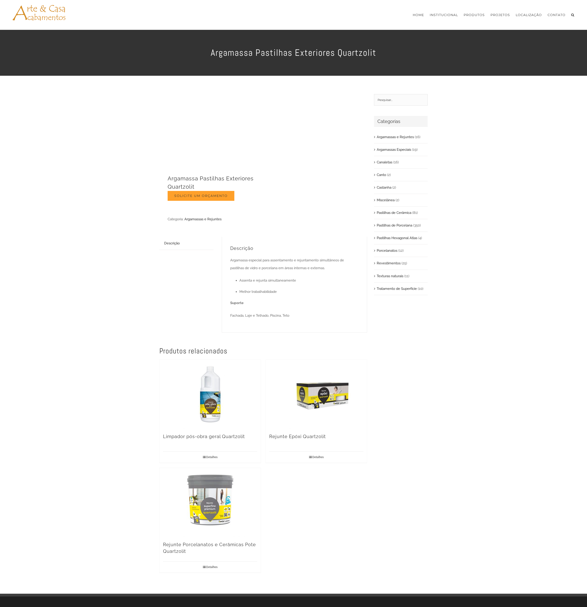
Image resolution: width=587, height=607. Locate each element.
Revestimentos (389, 263)
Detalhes (212, 457)
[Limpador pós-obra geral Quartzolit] (210, 394)
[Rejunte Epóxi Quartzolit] (316, 394)
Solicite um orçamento (201, 196)
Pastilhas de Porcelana (394, 225)
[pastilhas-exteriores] (209, 128)
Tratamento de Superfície (397, 289)
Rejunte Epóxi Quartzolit (297, 436)
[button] (572, 15)
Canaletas (384, 162)
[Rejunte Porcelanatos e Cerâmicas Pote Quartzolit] (210, 502)
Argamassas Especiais (394, 150)
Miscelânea (386, 200)
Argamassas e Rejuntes (203, 219)
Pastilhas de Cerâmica (394, 213)
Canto (381, 175)
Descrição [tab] (172, 243)
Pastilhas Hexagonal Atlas (397, 238)
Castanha (384, 187)
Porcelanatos (387, 251)
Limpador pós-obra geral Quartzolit (204, 436)
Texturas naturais (390, 276)
